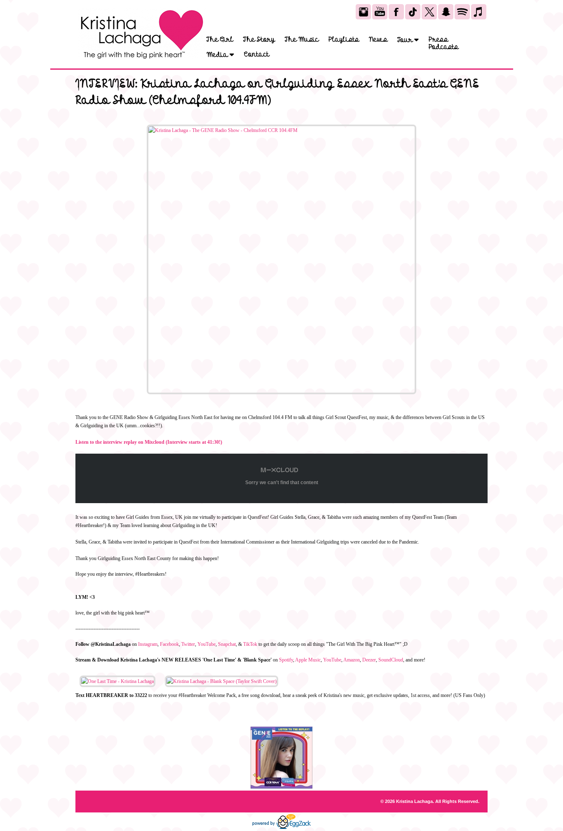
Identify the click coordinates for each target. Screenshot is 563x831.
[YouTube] (379, 11)
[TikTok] (412, 11)
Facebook (169, 644)
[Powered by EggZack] (281, 827)
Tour (405, 40)
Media (218, 55)
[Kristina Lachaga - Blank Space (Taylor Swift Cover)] (221, 681)
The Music (302, 39)
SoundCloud (390, 660)
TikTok (250, 644)
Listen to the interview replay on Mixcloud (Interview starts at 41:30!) (148, 442)
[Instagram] (363, 11)
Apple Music (308, 660)
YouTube (206, 644)
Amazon (351, 660)
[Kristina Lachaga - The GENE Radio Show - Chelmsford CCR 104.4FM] (281, 259)
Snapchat (227, 644)
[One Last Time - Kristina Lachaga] (117, 681)
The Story (259, 39)
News (378, 39)
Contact (256, 54)
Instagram (147, 644)
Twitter (188, 644)
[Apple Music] (478, 11)
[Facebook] (396, 11)
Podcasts (443, 47)
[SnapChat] (445, 11)
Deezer (369, 660)
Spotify (286, 660)
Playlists (343, 39)
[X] (429, 11)
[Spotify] (462, 11)
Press (438, 39)
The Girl (219, 39)
